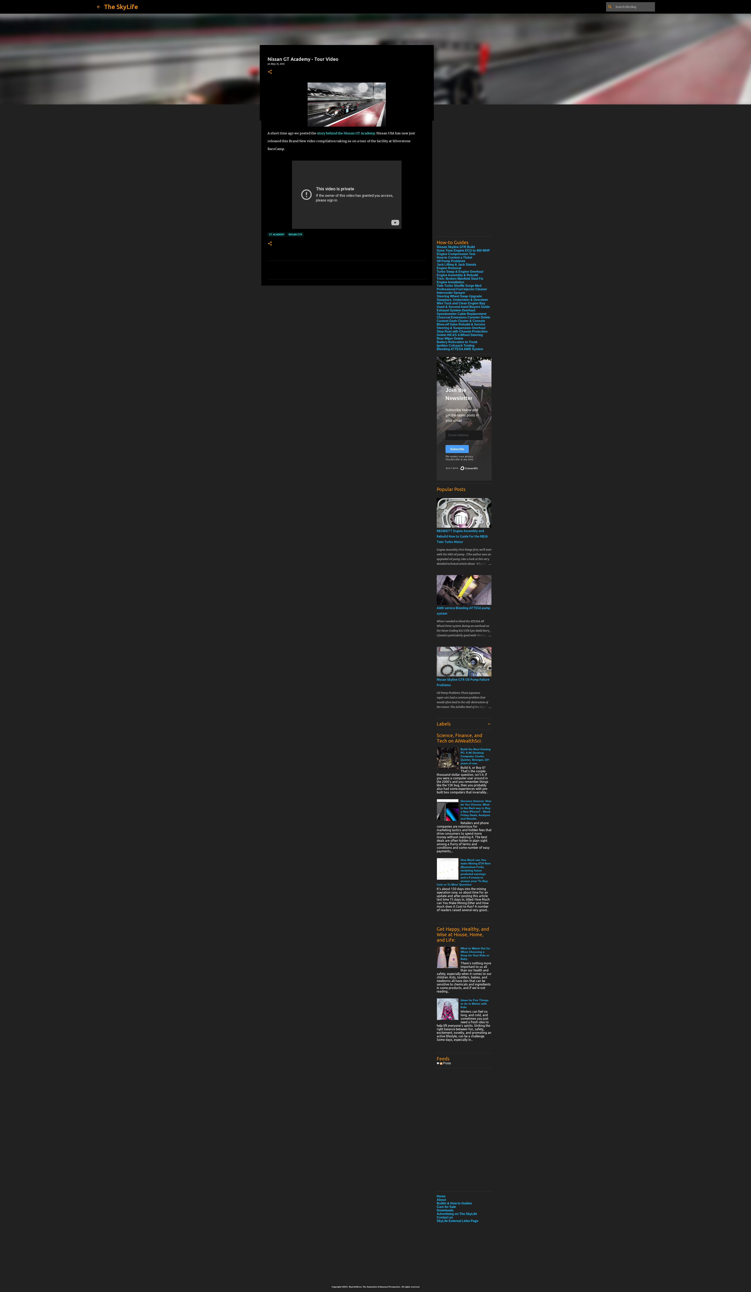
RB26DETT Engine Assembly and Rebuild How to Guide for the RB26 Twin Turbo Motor (462, 536)
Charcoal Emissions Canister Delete (463, 317)
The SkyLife (121, 6)
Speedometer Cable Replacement (461, 314)
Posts (446, 1063)
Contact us (445, 1217)
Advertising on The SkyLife (457, 1214)
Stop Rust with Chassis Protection (462, 331)
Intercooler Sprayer (451, 292)
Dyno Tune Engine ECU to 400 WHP (463, 250)
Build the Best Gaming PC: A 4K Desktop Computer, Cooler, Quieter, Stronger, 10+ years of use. (476, 756)
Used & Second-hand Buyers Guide (463, 306)
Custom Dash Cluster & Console (461, 321)
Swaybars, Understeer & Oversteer (462, 299)
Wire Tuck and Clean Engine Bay (461, 303)
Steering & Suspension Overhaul (461, 328)
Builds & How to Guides (454, 1203)
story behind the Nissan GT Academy (346, 133)
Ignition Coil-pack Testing (455, 345)
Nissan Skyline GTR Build (456, 247)
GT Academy (276, 234)
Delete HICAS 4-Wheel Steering (460, 335)
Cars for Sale (446, 1206)
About (441, 1199)
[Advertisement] (464, 175)
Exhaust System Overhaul (456, 310)
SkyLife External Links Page (457, 1221)
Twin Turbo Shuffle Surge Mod (459, 285)
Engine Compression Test (456, 254)
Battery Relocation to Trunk (457, 342)
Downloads (445, 1210)
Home (441, 1196)
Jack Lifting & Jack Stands (456, 264)
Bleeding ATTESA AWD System (460, 349)
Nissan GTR (295, 234)
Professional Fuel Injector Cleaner (462, 289)
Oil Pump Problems (451, 261)
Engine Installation (450, 282)
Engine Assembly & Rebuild (457, 275)
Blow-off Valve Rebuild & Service (461, 324)
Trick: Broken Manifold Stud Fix (460, 278)
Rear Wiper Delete (450, 338)
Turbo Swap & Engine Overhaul (460, 271)
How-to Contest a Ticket (454, 257)
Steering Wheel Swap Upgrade (459, 296)
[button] (270, 72)
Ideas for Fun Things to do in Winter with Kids (475, 1004)
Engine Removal (449, 268)
